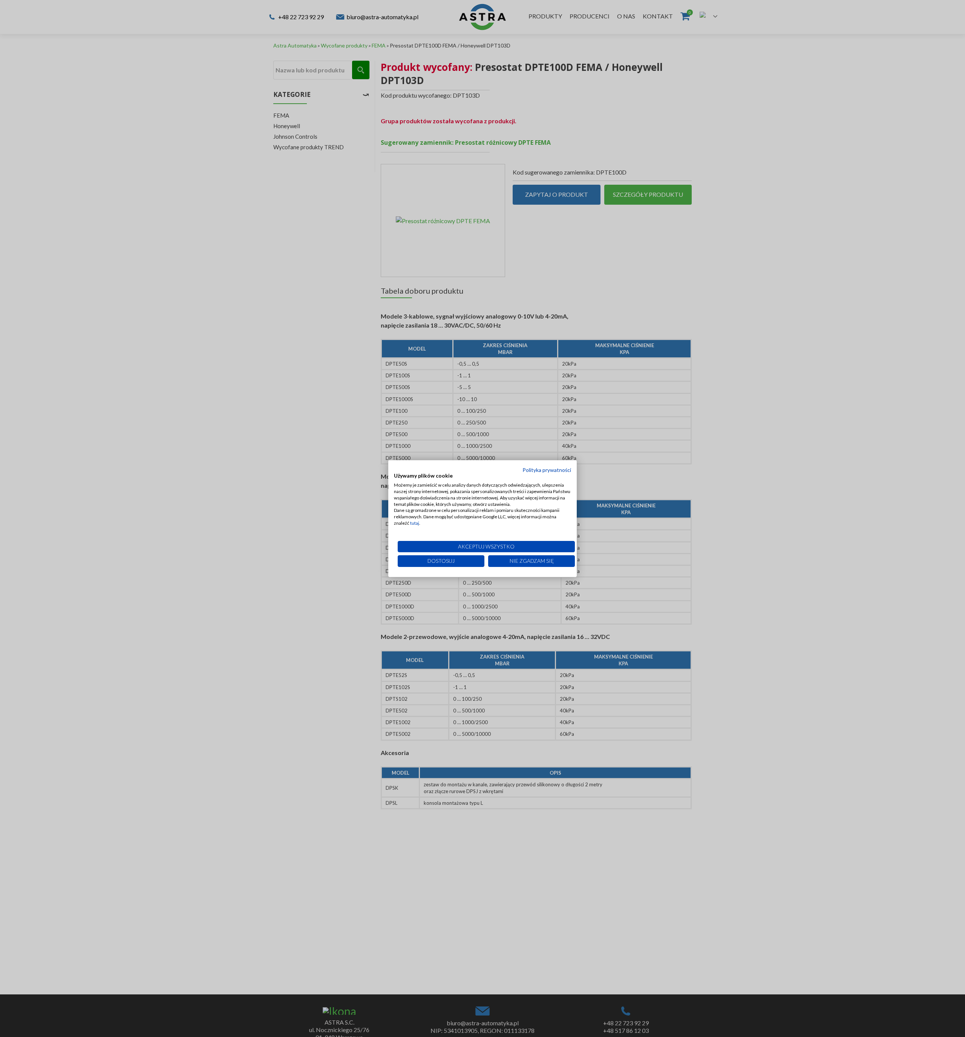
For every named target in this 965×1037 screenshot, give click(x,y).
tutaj (414, 523)
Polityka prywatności (546, 469)
